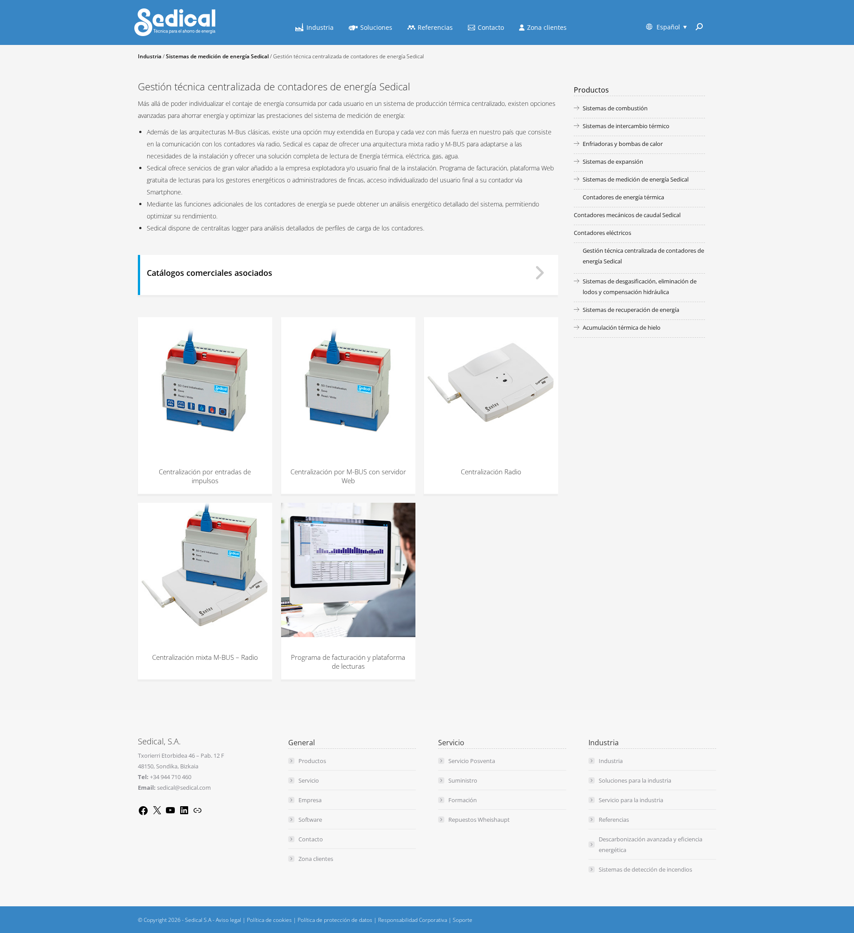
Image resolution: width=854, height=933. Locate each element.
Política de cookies (269, 920)
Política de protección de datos (335, 920)
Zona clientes (315, 859)
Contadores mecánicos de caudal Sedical (627, 215)
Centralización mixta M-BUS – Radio (205, 656)
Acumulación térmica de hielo (622, 327)
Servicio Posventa (471, 761)
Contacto (310, 839)
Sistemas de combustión (615, 108)
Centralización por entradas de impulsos (205, 476)
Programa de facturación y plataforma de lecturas (348, 661)
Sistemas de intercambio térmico (626, 126)
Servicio (308, 780)
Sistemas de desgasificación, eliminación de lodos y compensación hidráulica (640, 286)
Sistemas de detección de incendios (645, 869)
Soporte (462, 920)
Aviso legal (228, 920)
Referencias (614, 820)
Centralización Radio (491, 471)
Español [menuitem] (668, 27)
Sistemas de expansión (613, 162)
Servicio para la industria (631, 800)
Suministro (462, 780)
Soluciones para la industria (635, 780)
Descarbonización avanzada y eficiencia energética (650, 844)
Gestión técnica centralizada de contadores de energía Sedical (643, 255)
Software (310, 820)
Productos (312, 761)
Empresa (310, 800)
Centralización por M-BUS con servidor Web (348, 476)
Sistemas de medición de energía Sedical (217, 56)
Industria (149, 56)
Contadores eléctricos (602, 233)
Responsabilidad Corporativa (412, 920)
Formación (462, 800)
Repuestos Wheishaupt (479, 820)
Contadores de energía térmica (623, 197)
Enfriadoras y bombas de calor (623, 144)
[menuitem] (666, 27)
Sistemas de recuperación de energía (631, 310)
